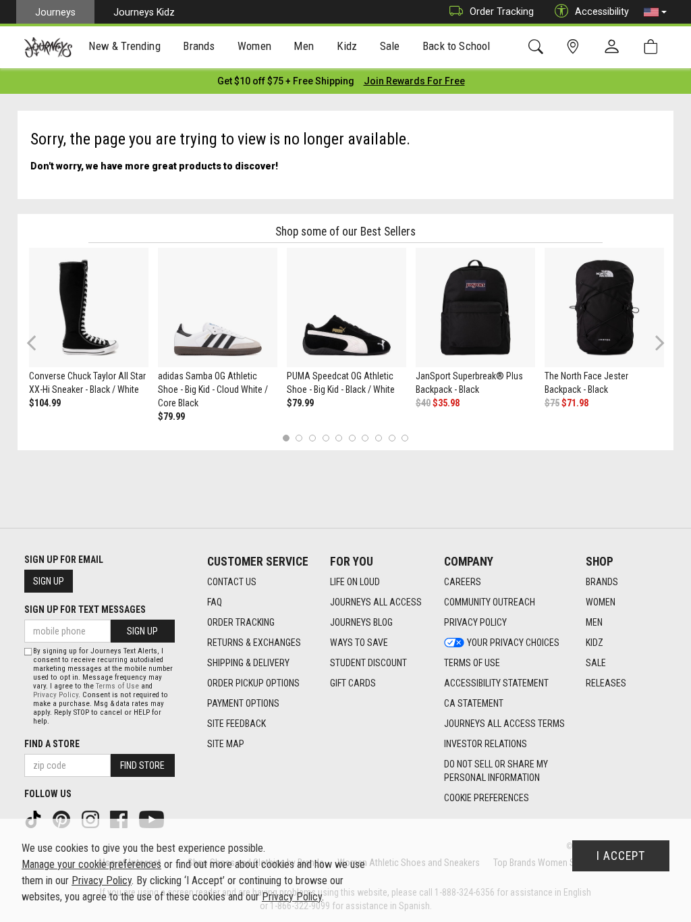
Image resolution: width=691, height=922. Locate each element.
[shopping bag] (653, 46)
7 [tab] (365, 437)
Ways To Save (359, 642)
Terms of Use (472, 662)
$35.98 (446, 403)
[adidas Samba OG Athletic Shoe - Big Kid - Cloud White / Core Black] (217, 307)
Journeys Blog (361, 622)
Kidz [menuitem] (347, 46)
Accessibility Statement (496, 683)
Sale (596, 662)
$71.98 (574, 403)
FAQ (214, 602)
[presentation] (125, 47)
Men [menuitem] (304, 46)
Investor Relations (485, 743)
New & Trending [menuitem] (124, 46)
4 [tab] (325, 437)
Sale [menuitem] (390, 46)
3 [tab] (312, 437)
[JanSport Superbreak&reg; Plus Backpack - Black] (475, 307)
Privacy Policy (475, 622)
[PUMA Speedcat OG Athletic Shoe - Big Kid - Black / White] (346, 307)
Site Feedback (236, 723)
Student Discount (368, 662)
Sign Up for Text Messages (85, 609)
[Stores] (575, 46)
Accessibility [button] (602, 11)
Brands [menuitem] (199, 46)
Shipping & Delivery (248, 662)
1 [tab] (285, 437)
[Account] (615, 47)
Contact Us (231, 581)
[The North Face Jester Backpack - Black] (604, 307)
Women (600, 602)
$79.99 (171, 416)
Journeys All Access (376, 602)
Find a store (52, 743)
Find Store (142, 765)
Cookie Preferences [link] (486, 797)
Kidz (594, 642)
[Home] (48, 47)
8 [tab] (378, 437)
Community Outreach (489, 602)
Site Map (225, 743)
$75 (552, 403)
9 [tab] (391, 437)
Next (656, 342)
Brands (602, 581)
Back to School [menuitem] (456, 46)
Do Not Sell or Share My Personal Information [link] (496, 771)
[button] (655, 12)
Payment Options (243, 703)
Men (594, 622)
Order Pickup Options (253, 683)
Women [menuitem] (254, 46)
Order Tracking (502, 11)
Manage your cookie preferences (91, 864)
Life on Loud (355, 581)
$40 (423, 403)
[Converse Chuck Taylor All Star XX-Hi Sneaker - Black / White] (88, 307)
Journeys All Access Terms (504, 723)
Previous (40, 347)
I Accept (621, 856)
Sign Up (48, 581)
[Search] (538, 46)
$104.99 (45, 403)
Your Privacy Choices (513, 642)
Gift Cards (353, 683)
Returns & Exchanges (254, 642)
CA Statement (473, 703)
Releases (606, 683)
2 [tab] (299, 437)
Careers (462, 581)
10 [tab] (405, 437)
